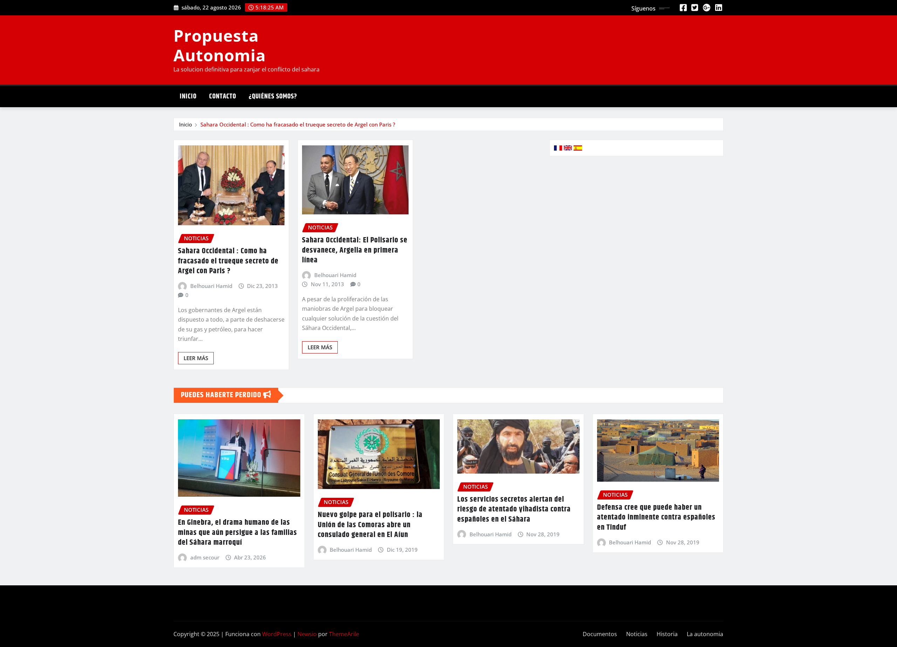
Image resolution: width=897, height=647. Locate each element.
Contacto (222, 96)
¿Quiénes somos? (273, 96)
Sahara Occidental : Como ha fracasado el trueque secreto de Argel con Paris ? (297, 124)
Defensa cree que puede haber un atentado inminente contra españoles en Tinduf (656, 518)
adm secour (204, 557)
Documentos (600, 634)
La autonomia (705, 634)
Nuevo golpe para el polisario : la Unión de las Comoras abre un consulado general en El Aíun (370, 525)
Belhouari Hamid (211, 285)
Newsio (307, 634)
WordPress (277, 634)
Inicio (188, 96)
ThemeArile (344, 634)
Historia (667, 634)
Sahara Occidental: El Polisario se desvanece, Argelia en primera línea (355, 250)
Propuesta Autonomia (219, 45)
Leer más (196, 358)
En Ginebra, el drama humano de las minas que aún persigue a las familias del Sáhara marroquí (237, 533)
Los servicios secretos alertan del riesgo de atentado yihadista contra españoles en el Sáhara (514, 509)
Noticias (637, 634)
